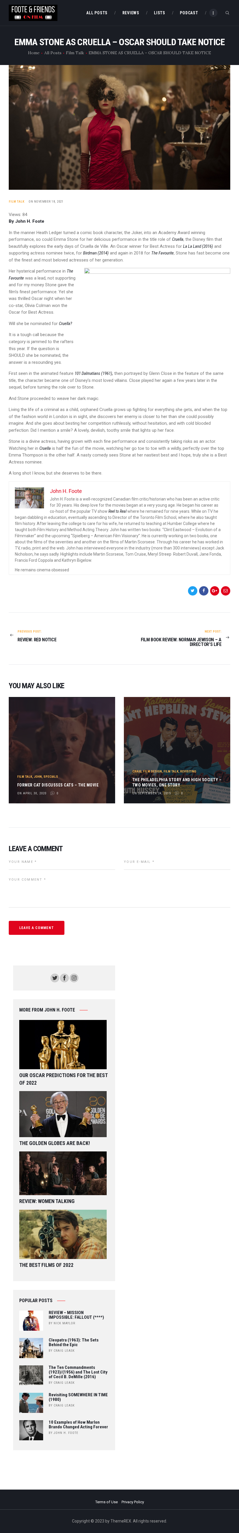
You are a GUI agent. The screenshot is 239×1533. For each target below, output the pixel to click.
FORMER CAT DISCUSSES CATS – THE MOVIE (58, 785)
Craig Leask (64, 1351)
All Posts (52, 52)
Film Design (152, 771)
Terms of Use (106, 1502)
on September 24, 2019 (151, 793)
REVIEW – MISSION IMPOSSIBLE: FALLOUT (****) (76, 1315)
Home (34, 52)
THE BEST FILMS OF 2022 (46, 1265)
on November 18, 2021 (46, 201)
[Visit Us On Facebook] (64, 976)
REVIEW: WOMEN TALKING (47, 1201)
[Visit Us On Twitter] (54, 976)
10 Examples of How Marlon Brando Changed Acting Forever (78, 1425)
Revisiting (188, 771)
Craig (136, 771)
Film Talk (75, 52)
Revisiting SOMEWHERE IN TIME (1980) (78, 1397)
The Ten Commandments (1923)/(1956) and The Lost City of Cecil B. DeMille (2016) (78, 1372)
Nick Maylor (64, 1323)
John (38, 777)
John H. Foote (66, 1433)
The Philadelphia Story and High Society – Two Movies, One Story (177, 782)
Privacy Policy (133, 1502)
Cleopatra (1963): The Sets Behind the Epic (74, 1342)
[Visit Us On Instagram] (74, 976)
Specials (50, 777)
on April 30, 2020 (31, 793)
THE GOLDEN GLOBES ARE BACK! (54, 1143)
